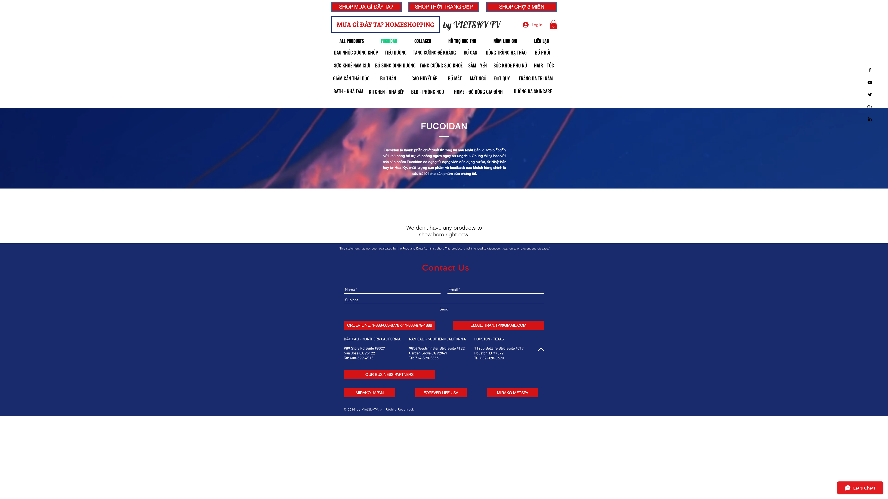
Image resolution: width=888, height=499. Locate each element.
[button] (443, 7)
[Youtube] (870, 82)
